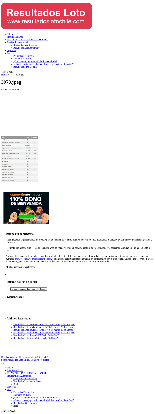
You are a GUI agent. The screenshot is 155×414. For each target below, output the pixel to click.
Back (15, 384)
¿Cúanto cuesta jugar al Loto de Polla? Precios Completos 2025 (43, 64)
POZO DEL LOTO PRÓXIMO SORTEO (27, 39)
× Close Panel (8, 411)
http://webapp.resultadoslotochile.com (33, 258)
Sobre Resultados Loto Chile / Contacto (20, 359)
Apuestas (11, 50)
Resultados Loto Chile (12, 357)
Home (4, 74)
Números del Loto (22, 58)
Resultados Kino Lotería (25, 66)
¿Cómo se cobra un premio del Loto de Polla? (35, 61)
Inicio (10, 34)
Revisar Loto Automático (19, 42)
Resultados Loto (15, 37)
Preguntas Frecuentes (23, 56)
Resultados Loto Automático (27, 47)
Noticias (45, 359)
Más (9, 53)
